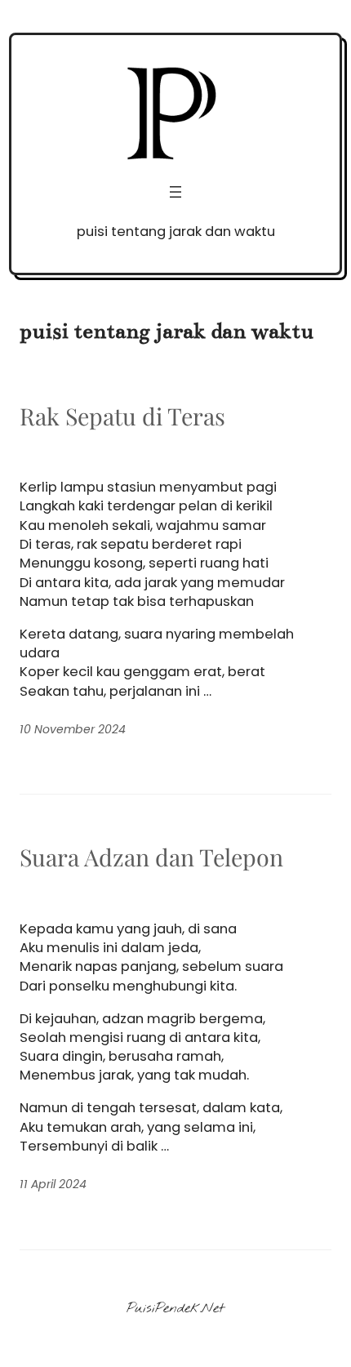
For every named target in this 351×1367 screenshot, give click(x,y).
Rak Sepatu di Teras (122, 416)
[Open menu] (175, 192)
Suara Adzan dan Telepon (151, 857)
